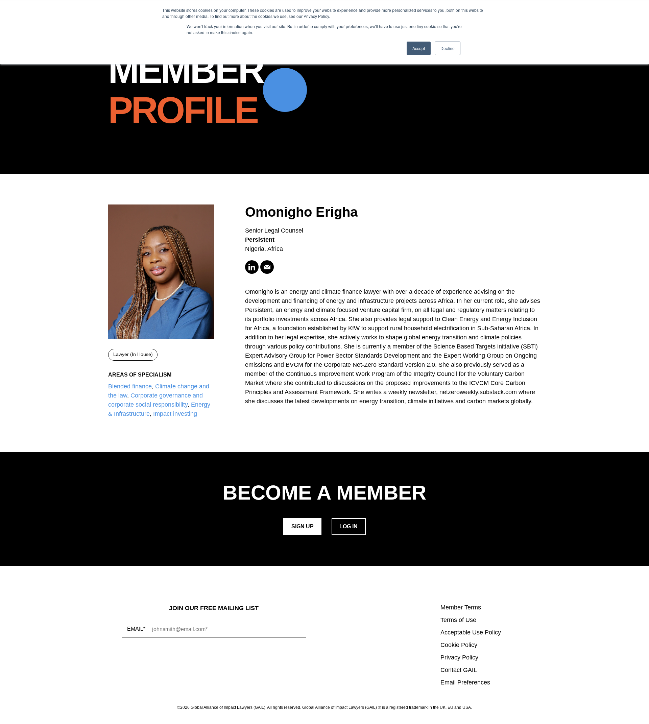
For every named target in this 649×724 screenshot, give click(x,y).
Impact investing (175, 413)
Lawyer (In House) (133, 354)
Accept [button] (418, 48)
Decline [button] (447, 48)
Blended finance (130, 386)
